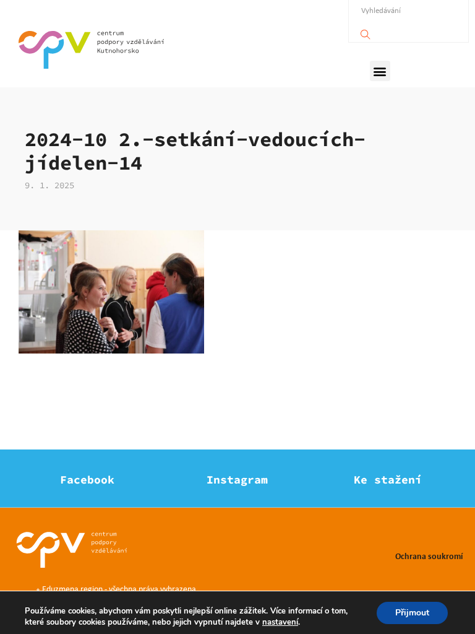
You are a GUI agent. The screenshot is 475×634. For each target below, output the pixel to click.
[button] (380, 71)
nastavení (280, 622)
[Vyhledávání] (365, 31)
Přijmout (412, 613)
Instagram (237, 479)
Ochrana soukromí (429, 556)
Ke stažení (388, 479)
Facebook (87, 479)
